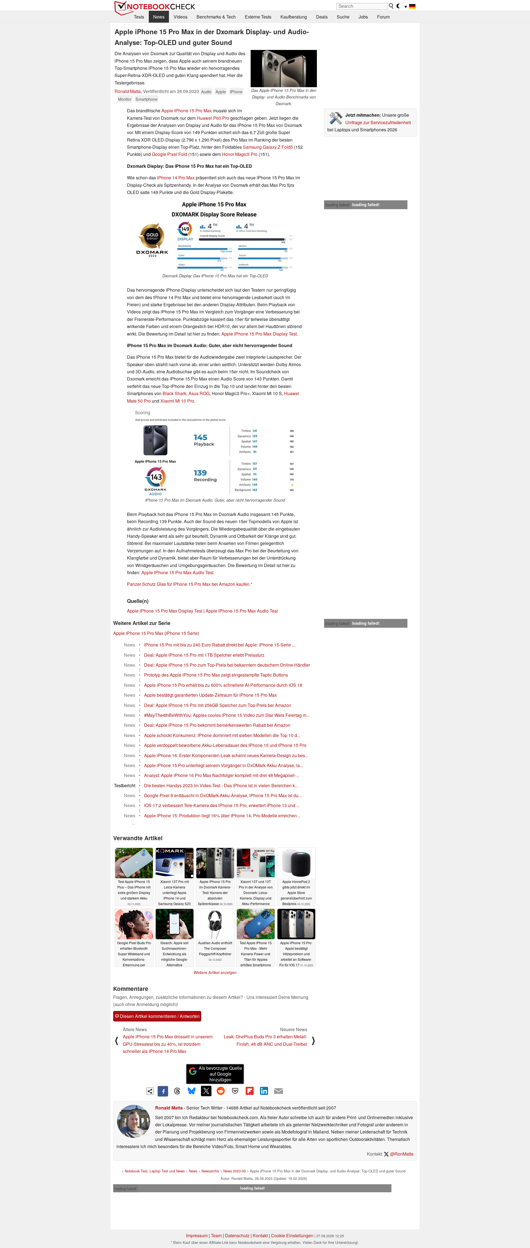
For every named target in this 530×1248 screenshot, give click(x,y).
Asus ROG (199, 393)
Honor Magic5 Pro (240, 154)
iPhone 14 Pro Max (176, 177)
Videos (180, 17)
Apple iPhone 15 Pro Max (186, 110)
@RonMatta (401, 1154)
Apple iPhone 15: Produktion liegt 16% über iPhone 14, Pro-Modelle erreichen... (222, 815)
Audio (206, 91)
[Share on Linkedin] (264, 1091)
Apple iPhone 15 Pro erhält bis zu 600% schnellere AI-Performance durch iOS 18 (223, 685)
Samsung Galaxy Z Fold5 (268, 147)
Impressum (197, 1235)
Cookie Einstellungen (292, 1235)
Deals (322, 17)
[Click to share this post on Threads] (177, 1091)
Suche (343, 17)
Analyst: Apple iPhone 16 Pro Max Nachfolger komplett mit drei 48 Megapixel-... (221, 775)
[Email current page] (278, 1091)
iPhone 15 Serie (182, 633)
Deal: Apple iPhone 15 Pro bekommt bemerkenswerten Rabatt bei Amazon (217, 725)
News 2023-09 (234, 1171)
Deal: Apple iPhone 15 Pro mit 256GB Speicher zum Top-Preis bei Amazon (217, 705)
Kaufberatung (293, 17)
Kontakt (260, 1235)
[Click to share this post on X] (206, 1091)
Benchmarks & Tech (216, 17)
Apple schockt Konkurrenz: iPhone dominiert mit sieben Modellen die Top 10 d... (222, 735)
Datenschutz (237, 1235)
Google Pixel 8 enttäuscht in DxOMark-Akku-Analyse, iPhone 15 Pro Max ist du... (223, 795)
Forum (383, 17)
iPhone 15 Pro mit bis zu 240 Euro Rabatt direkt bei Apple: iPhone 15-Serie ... (219, 645)
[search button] (391, 6)
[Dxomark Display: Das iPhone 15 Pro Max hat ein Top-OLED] (215, 236)
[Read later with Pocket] (235, 1091)
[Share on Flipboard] (249, 1091)
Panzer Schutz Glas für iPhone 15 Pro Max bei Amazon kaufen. (189, 584)
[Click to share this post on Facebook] (163, 1091)
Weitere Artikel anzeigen (215, 972)
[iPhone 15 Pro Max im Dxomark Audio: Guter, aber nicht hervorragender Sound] (215, 453)
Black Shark (174, 393)
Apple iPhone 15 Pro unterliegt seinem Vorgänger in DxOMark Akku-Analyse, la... (223, 765)
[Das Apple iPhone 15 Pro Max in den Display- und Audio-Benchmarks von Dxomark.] (284, 68)
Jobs (363, 17)
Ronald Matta (128, 91)
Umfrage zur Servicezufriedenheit (378, 122)
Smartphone (146, 99)
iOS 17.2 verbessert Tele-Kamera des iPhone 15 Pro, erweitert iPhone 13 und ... (222, 805)
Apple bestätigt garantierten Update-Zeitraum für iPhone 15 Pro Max (210, 695)
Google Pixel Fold (169, 154)
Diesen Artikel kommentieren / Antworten (159, 1016)
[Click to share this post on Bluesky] (191, 1091)
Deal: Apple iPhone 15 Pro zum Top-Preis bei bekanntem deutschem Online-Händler (227, 665)
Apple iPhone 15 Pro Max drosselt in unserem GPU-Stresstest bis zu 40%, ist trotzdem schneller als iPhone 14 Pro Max (168, 1043)
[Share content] (150, 1091)
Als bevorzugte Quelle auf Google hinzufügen (220, 1074)
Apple (221, 91)
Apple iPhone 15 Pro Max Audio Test (177, 572)
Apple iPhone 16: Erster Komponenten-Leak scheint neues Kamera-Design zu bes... (226, 755)
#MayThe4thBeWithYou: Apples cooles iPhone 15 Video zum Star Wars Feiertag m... (227, 715)
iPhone (236, 91)
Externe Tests (258, 17)
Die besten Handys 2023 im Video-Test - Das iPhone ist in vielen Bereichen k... (221, 785)
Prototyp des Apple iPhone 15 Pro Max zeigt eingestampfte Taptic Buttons (216, 675)
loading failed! (337, 204)
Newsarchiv (210, 1171)
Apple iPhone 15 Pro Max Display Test (259, 334)
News (159, 17)
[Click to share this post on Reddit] (220, 1091)
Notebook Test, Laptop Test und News (155, 1171)
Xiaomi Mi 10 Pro (177, 401)
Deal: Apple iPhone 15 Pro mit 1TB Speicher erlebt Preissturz (204, 655)
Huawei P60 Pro (213, 118)
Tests (139, 17)
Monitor (124, 99)
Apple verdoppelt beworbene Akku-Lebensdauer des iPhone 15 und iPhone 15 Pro (225, 745)
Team (216, 1235)
